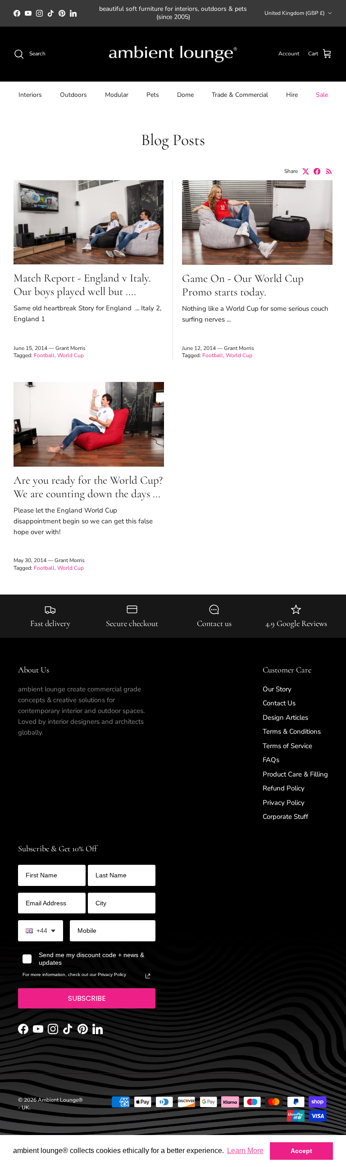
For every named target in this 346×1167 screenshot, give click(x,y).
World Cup (70, 355)
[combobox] (40, 930)
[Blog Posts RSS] (329, 171)
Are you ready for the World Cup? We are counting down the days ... (88, 486)
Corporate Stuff (285, 816)
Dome (185, 95)
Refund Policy (284, 788)
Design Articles (285, 717)
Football (44, 355)
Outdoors (73, 95)
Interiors (30, 95)
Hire (292, 95)
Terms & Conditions (292, 731)
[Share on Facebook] (317, 171)
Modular (116, 95)
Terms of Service (287, 745)
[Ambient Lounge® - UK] (173, 54)
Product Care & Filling (295, 774)
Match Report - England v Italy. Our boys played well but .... (82, 284)
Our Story (277, 689)
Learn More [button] (245, 1150)
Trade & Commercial (240, 95)
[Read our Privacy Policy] (147, 976)
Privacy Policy (284, 802)
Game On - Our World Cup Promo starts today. (243, 285)
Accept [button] (301, 1150)
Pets (152, 95)
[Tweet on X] (305, 171)
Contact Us (279, 703)
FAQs (271, 759)
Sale (322, 95)
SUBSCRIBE (87, 998)
